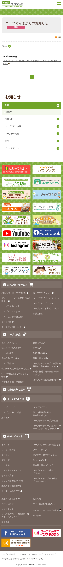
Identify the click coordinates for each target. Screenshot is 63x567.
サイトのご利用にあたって (45, 504)
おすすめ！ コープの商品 (12, 382)
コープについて (8, 407)
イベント (5, 445)
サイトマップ (7, 509)
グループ (5, 460)
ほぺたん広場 (7, 475)
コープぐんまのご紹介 (11, 412)
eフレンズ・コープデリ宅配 (13, 293)
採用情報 (5, 522)
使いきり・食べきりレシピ (45, 455)
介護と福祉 (38, 314)
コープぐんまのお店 (10, 306)
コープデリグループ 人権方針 (46, 420)
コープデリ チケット (42, 293)
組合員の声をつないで (43, 465)
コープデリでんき (9, 311)
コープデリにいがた (35, 559)
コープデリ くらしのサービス (46, 298)
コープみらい (23, 554)
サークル (5, 465)
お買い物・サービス (17, 284)
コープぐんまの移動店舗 (12, 317)
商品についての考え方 (11, 348)
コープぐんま (6, 559)
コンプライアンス (41, 407)
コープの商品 (14, 334)
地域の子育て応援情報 (11, 486)
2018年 (4, 46)
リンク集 (37, 515)
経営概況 (5, 418)
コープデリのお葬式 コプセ (45, 308)
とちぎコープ (50, 554)
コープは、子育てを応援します (47, 445)
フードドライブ (40, 450)
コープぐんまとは (15, 399)
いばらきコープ (36, 554)
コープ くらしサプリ (10, 491)
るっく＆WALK (39, 460)
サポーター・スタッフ (11, 470)
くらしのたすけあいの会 (12, 481)
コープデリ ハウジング (43, 303)
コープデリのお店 (13, 126)
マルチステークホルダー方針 (46, 510)
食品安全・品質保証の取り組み (15, 369)
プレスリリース (12, 148)
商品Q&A (37, 348)
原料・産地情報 (40, 358)
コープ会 (5, 455)
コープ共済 (6, 322)
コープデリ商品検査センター (46, 380)
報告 (7, 141)
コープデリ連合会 (8, 554)
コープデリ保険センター (12, 327)
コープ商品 (6, 363)
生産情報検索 (39, 353)
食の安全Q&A (39, 343)
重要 (7, 105)
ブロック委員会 (8, 450)
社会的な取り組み (16, 389)
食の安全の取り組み (10, 358)
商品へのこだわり (9, 343)
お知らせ (9, 119)
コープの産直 (7, 353)
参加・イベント (15, 436)
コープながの (19, 559)
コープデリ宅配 (12, 134)
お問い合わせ (7, 504)
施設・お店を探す (9, 499)
